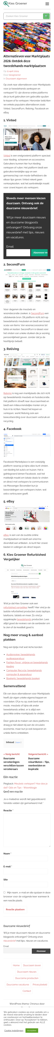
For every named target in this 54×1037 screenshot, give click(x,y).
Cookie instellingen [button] (13, 1030)
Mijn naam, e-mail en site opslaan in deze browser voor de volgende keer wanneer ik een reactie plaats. (26, 896)
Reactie (8, 810)
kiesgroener (15, 75)
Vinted (6, 155)
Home (16, 965)
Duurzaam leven (32, 965)
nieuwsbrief (9, 940)
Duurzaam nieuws (26, 971)
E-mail (7, 866)
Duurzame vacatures (18, 984)
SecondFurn (37, 313)
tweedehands (24, 619)
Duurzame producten (26, 978)
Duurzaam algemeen (16, 78)
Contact (27, 991)
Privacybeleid (40, 984)
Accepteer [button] (31, 1030)
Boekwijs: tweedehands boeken (23, 678)
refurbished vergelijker (15, 607)
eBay (6, 535)
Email (10, 246)
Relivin (6, 393)
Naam (7, 853)
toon (18, 742)
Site (5, 879)
